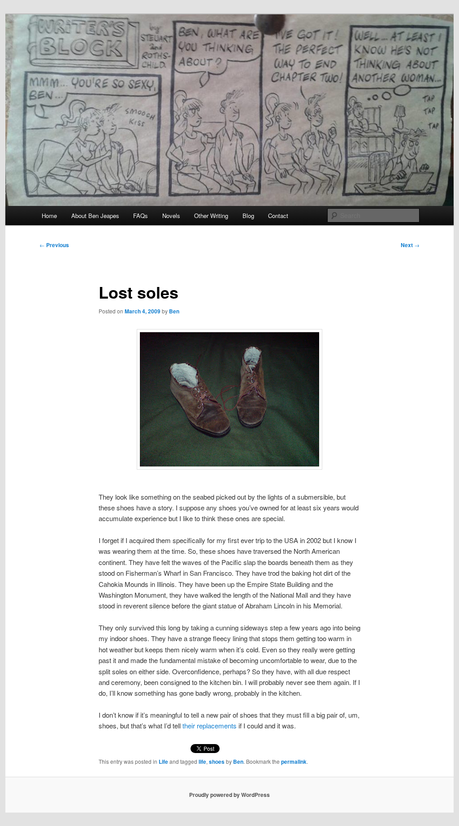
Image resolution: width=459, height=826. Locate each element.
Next (410, 245)
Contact (278, 215)
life (202, 762)
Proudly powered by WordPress (229, 795)
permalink (294, 762)
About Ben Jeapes (95, 215)
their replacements (209, 725)
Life (163, 762)
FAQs (140, 215)
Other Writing (211, 215)
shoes (217, 762)
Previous (54, 245)
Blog (248, 215)
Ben (174, 311)
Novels (171, 215)
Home (49, 215)
